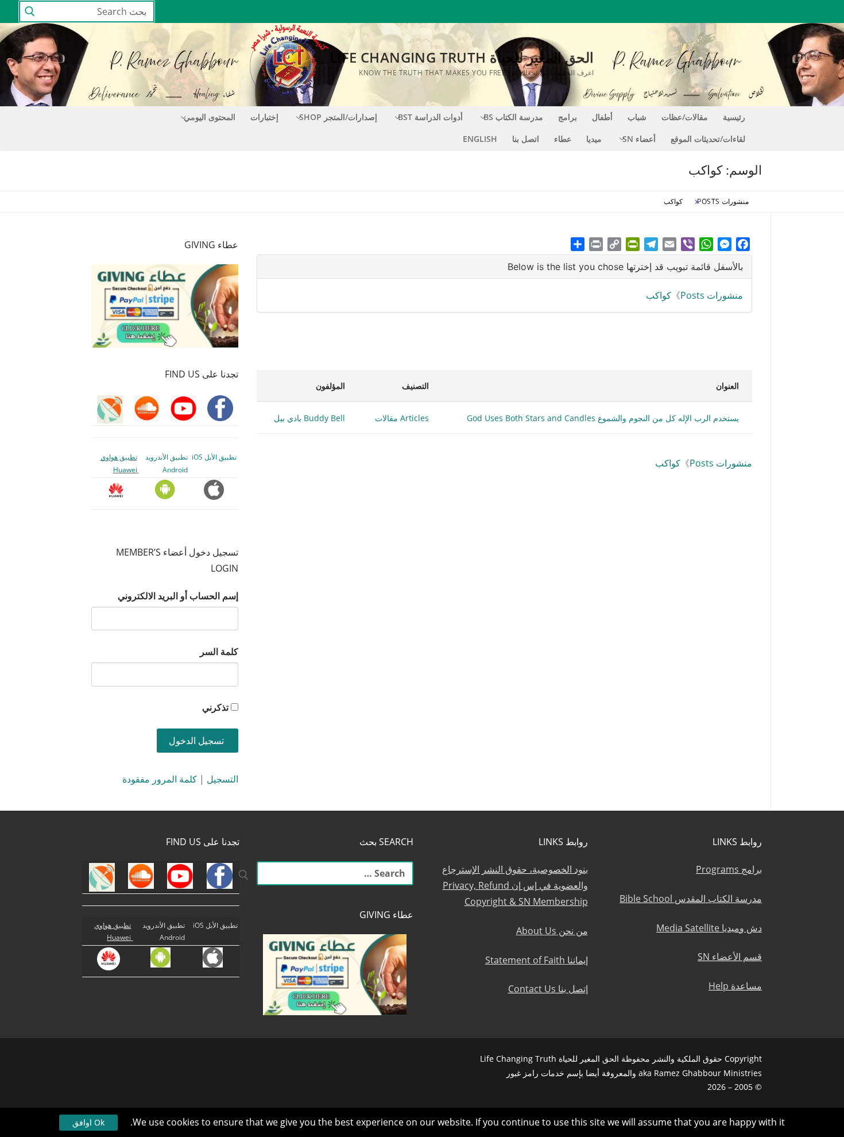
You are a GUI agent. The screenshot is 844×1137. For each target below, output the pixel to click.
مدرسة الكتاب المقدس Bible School (691, 898)
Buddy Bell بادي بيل (309, 418)
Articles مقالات (402, 418)
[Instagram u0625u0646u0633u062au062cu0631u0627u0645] (733, 12)
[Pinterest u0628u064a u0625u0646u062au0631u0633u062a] (691, 12)
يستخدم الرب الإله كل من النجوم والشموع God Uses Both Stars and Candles (603, 418)
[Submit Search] (29, 11)
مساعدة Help (735, 986)
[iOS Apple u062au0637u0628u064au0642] (649, 12)
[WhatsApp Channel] (712, 12)
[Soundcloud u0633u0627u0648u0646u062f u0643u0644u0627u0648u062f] (775, 12)
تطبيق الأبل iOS (214, 457)
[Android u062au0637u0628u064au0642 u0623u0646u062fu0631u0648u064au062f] (670, 12)
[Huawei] (629, 12)
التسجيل (222, 779)
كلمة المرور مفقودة (159, 779)
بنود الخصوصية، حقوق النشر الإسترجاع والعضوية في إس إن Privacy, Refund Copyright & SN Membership (515, 885)
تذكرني (215, 707)
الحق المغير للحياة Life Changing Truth (462, 57)
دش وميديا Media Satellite (709, 928)
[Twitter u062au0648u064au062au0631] (754, 12)
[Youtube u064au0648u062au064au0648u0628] (796, 12)
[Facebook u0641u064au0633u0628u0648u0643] (815, 12)
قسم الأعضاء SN (730, 956)
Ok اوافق (88, 1122)
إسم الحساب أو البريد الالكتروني (178, 595)
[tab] (504, 267)
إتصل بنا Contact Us (548, 988)
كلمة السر (219, 651)
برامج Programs (729, 869)
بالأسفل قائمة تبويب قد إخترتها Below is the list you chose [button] (625, 266)
